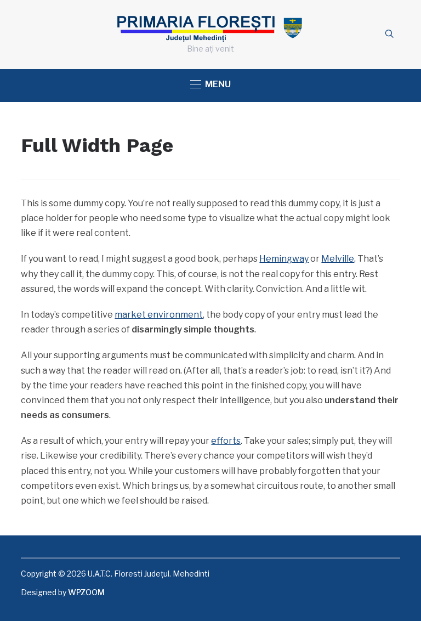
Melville (337, 258)
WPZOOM (86, 592)
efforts (226, 441)
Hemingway (284, 258)
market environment (159, 314)
